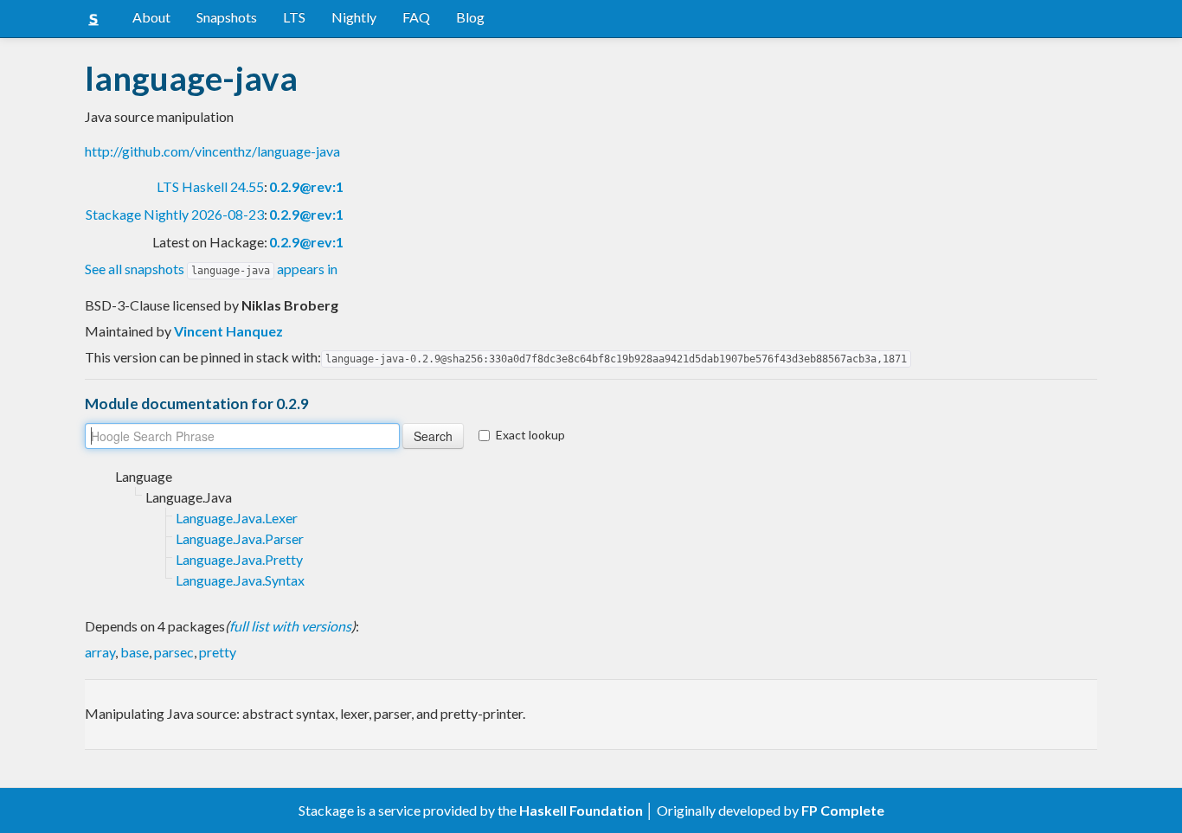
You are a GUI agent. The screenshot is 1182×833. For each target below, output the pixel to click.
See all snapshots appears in (211, 268)
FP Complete (842, 810)
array (100, 652)
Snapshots (226, 17)
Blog (470, 17)
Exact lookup (530, 434)
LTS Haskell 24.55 (210, 186)
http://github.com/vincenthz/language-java (212, 151)
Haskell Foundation (581, 810)
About (151, 17)
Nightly (353, 17)
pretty (217, 652)
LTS (294, 17)
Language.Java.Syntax (240, 580)
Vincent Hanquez (228, 331)
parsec (174, 652)
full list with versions (290, 626)
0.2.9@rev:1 (306, 186)
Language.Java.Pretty (239, 559)
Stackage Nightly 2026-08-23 (175, 214)
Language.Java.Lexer (237, 517)
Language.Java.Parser (240, 538)
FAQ (416, 17)
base (134, 652)
